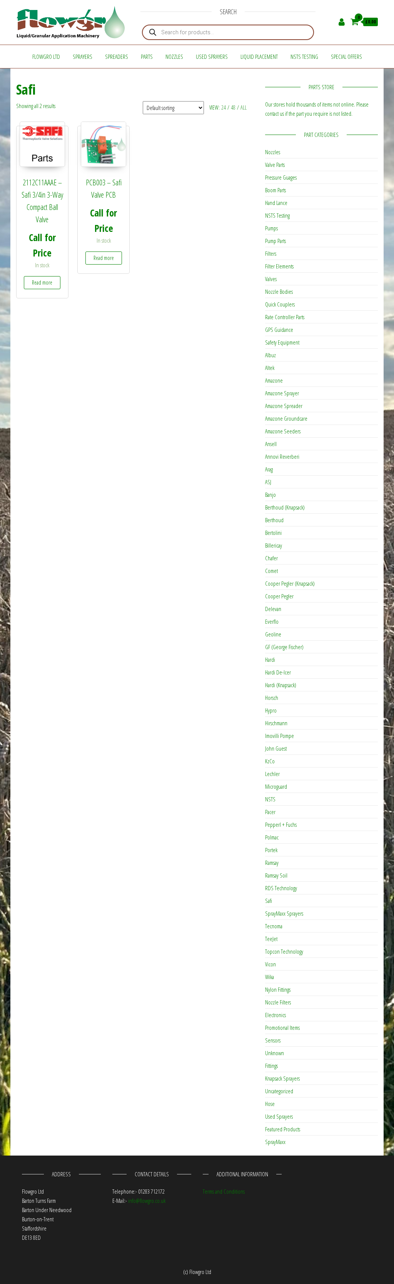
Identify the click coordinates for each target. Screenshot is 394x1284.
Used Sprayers (212, 56)
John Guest (276, 748)
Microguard (276, 786)
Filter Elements (279, 266)
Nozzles (174, 56)
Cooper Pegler (279, 596)
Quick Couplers (280, 304)
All (243, 107)
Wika (269, 977)
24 (223, 107)
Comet (271, 571)
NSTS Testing (304, 56)
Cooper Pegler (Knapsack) (290, 583)
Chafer (271, 558)
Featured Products (282, 1129)
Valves (271, 279)
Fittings (271, 1065)
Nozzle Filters (278, 1002)
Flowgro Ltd (46, 56)
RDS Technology (281, 888)
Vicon (270, 964)
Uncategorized (279, 1091)
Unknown (274, 1053)
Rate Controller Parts (284, 317)
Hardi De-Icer (278, 672)
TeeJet (271, 939)
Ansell (271, 444)
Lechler (272, 774)
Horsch (271, 697)
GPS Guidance (279, 329)
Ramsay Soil (276, 875)
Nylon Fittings (277, 989)
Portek (271, 850)
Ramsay (272, 862)
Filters (270, 253)
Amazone (274, 380)
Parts (147, 56)
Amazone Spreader (283, 406)
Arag (269, 469)
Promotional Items (282, 1027)
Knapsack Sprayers (282, 1078)
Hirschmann (276, 723)
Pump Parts (275, 241)
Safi (268, 900)
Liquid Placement (259, 56)
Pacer (270, 812)
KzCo (270, 761)
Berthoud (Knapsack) (285, 507)
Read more (42, 282)
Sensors (272, 1040)
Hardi (270, 659)
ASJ (268, 482)
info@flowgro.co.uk (146, 1200)
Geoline (273, 634)
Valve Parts (275, 164)
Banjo (270, 494)
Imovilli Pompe (279, 735)
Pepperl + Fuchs (281, 824)
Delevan (273, 609)
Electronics (275, 1015)
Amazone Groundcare (286, 418)
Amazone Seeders (283, 431)
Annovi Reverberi (282, 456)
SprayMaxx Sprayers (284, 913)
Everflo (272, 621)
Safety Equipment (282, 342)
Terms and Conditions (224, 1191)
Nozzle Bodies (279, 291)
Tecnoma (273, 926)
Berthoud (274, 520)
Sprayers (82, 56)
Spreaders (116, 56)
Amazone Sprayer (282, 393)
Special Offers (346, 56)
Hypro (271, 710)
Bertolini (273, 532)
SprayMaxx (275, 1142)
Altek (269, 367)
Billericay (273, 545)
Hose (270, 1103)
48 (233, 107)
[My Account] (342, 21)
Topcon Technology (284, 951)
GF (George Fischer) (284, 647)
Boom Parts (275, 190)
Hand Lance (276, 203)
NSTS (270, 799)
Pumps (271, 228)
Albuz (270, 355)
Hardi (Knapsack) (280, 685)
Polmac (272, 837)
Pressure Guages (281, 177)
